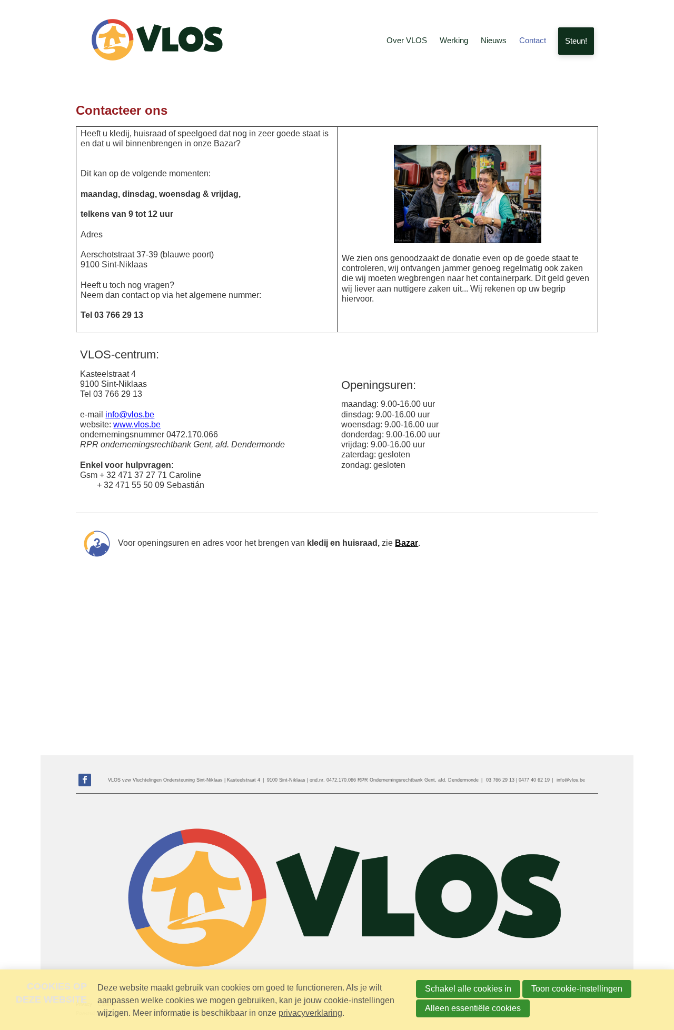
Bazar (406, 542)
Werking (454, 40)
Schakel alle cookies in (468, 988)
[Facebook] (84, 780)
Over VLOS (406, 40)
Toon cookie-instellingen (576, 988)
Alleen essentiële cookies (473, 1008)
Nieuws (494, 40)
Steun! (576, 40)
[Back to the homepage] (155, 41)
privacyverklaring (310, 1012)
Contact (532, 40)
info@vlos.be (129, 414)
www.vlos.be (137, 424)
